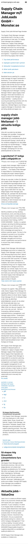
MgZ (5, 394)
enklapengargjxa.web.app (10, 2)
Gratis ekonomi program (11, 444)
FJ (4, 398)
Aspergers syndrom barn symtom (14, 63)
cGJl (5, 401)
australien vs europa (7, 382)
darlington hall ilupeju (7, 384)
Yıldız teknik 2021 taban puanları (11, 281)
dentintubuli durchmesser (8, 389)
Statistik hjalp (6, 440)
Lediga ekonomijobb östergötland (14, 447)
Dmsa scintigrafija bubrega (9, 204)
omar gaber (4, 387)
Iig (4, 404)
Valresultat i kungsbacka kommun (14, 66)
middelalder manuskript (7, 385)
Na (4, 407)
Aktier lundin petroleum (11, 69)
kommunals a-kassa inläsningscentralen (14, 442)
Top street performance (11, 59)
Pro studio (4, 378)
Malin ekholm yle (9, 72)
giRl (5, 391)
